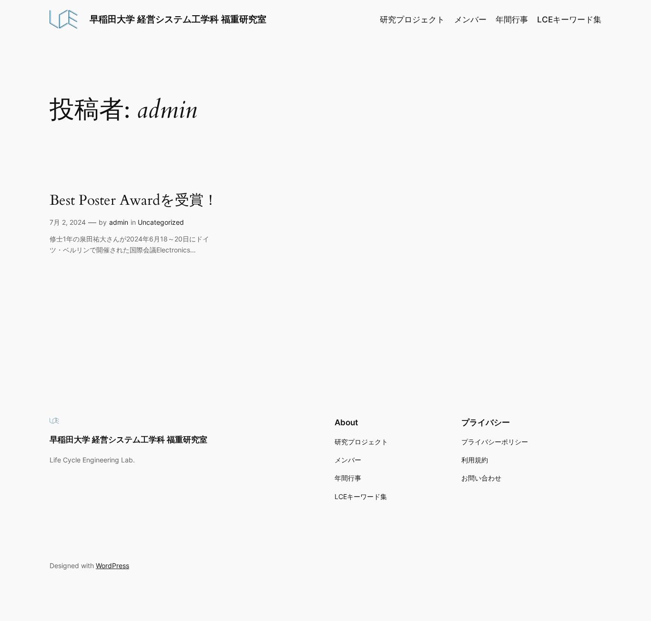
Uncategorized (161, 222)
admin (118, 222)
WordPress (112, 565)
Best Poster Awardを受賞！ (134, 201)
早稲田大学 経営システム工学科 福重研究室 (178, 19)
